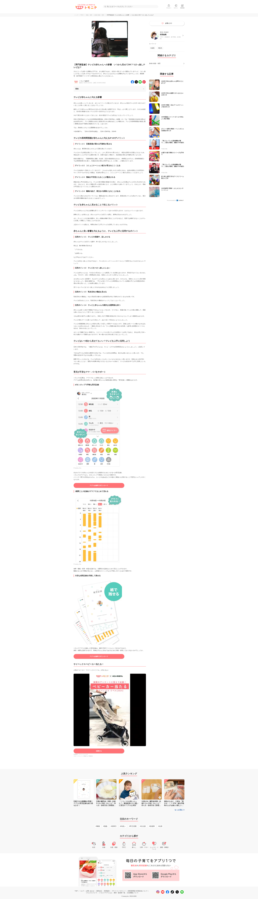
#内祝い (123, 826)
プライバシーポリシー (119, 891)
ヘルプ (82, 891)
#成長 (152, 48)
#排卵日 (114, 826)
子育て (82, 15)
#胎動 (105, 826)
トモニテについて (91, 893)
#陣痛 (98, 826)
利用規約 (107, 891)
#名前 (160, 826)
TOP (76, 891)
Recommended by (171, 200)
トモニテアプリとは (105, 893)
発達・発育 (89, 15)
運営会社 (99, 891)
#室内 (160, 48)
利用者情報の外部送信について (138, 891)
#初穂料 (152, 826)
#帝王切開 (132, 826)
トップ (76, 15)
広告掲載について (132, 893)
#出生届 (143, 826)
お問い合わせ (90, 891)
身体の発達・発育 (99, 15)
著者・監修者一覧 (119, 893)
